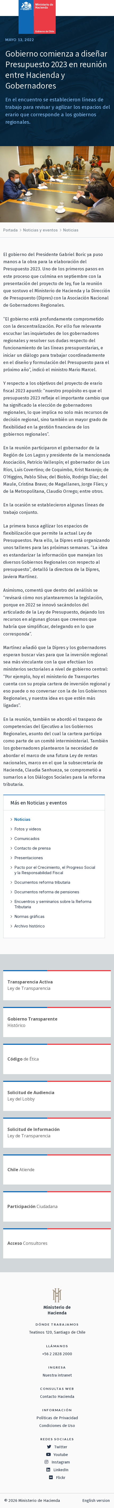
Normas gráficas (29, 916)
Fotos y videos (27, 828)
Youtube (61, 1454)
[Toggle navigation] (88, 7)
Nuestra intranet (57, 1375)
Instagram (60, 1462)
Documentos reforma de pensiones (46, 891)
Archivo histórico (29, 926)
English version (96, 1500)
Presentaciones (28, 857)
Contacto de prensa (32, 848)
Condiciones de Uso (57, 1425)
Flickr (60, 1477)
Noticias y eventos (40, 230)
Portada (10, 230)
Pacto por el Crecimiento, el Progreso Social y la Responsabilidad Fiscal (54, 870)
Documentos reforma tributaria (42, 882)
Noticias (70, 230)
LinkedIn (60, 1469)
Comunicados (27, 838)
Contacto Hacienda (57, 1396)
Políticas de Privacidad (57, 1417)
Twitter (60, 1447)
